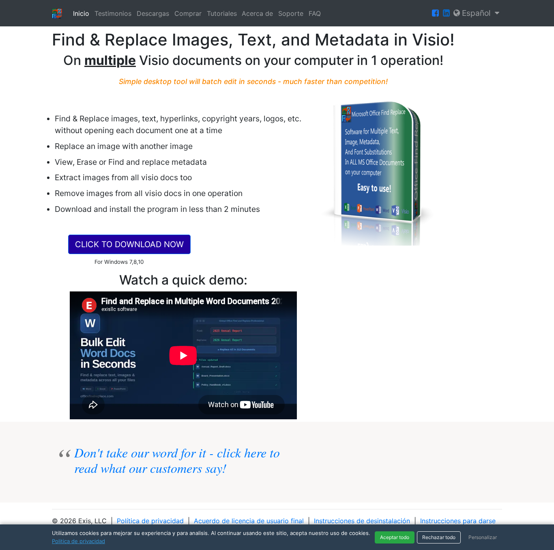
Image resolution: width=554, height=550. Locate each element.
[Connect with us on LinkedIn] (446, 13)
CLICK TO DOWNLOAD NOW (129, 244)
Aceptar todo (394, 537)
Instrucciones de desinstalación (362, 521)
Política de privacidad (150, 521)
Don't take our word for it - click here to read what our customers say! (177, 460)
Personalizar (482, 537)
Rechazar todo (438, 537)
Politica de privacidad (78, 541)
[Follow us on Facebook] (435, 13)
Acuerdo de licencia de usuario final (249, 521)
